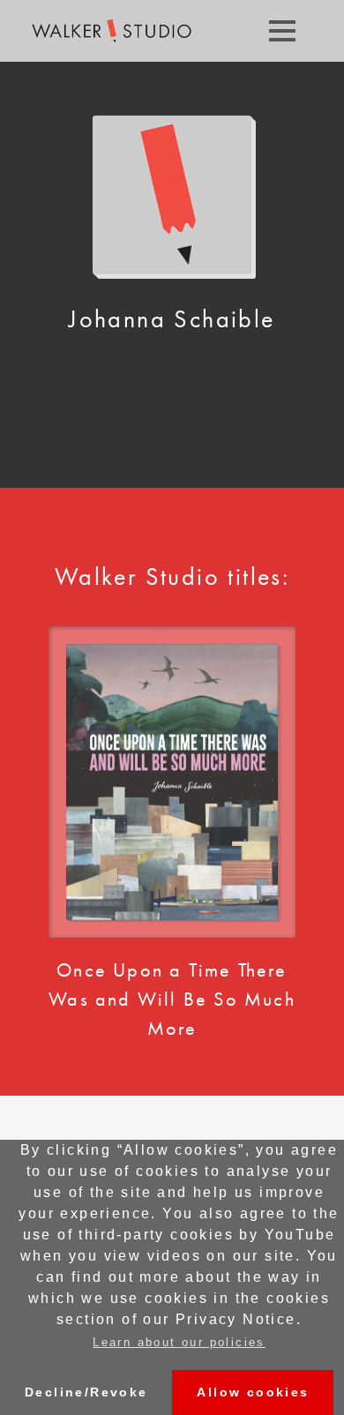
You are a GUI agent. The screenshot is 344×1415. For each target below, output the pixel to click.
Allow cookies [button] (253, 1392)
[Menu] (282, 31)
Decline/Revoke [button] (86, 1392)
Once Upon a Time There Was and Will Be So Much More (172, 999)
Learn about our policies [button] (179, 1342)
